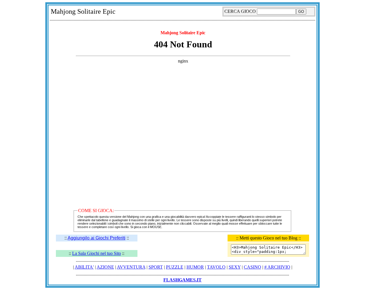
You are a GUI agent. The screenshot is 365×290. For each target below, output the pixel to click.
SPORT (156, 267)
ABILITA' (84, 267)
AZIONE (105, 267)
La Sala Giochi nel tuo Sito (96, 253)
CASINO (252, 267)
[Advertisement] (182, 25)
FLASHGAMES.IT (182, 279)
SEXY (235, 267)
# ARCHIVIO (277, 267)
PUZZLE (174, 267)
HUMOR (195, 267)
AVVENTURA (131, 267)
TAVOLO (216, 267)
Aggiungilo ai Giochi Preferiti (96, 237)
